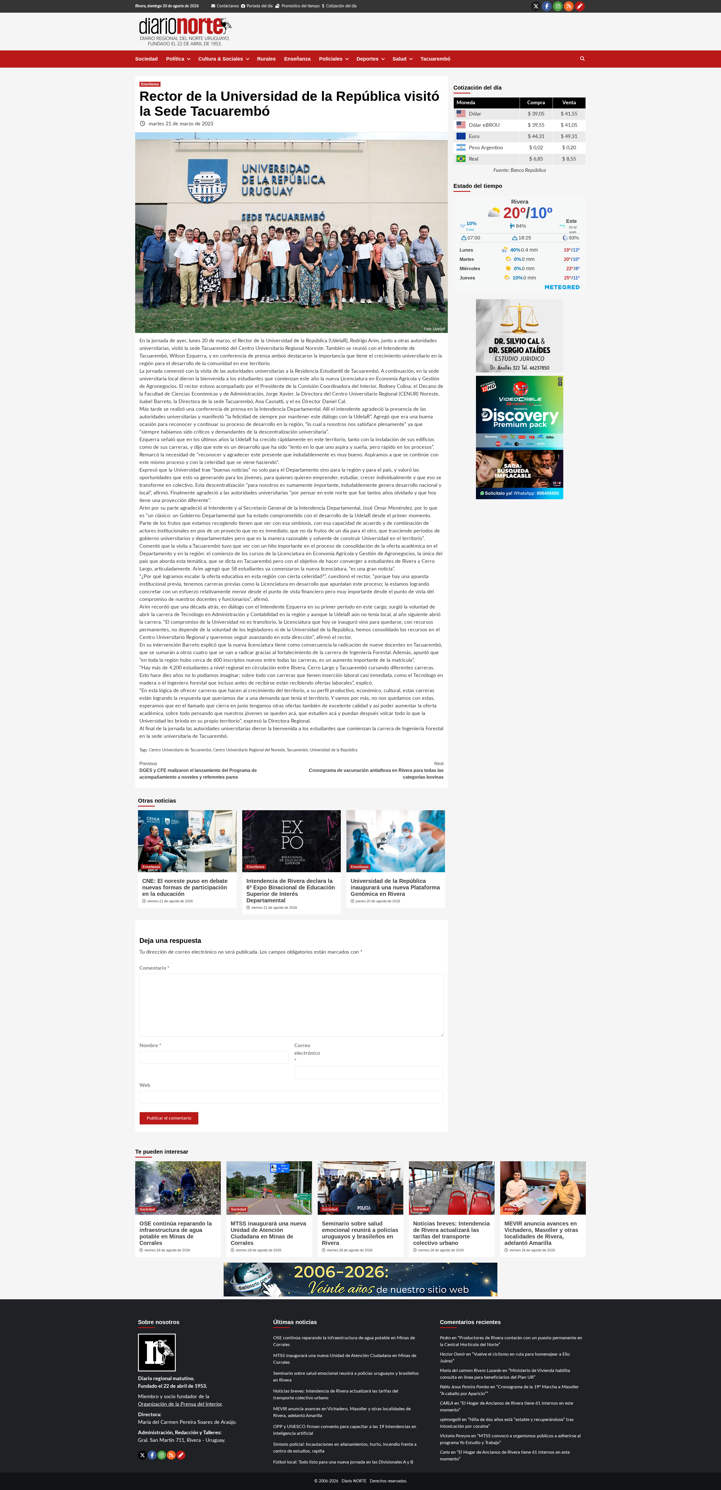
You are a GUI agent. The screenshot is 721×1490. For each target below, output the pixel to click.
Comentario (154, 968)
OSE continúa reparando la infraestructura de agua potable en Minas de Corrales (175, 1233)
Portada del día (260, 6)
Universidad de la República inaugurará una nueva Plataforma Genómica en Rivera (395, 887)
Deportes (368, 59)
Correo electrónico (307, 1053)
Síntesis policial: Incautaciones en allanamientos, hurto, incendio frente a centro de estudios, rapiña (345, 1447)
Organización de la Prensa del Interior (180, 1404)
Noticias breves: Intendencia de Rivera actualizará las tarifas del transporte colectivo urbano (451, 1233)
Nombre (150, 1045)
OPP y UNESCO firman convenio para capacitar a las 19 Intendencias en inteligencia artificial (344, 1430)
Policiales (330, 59)
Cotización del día (341, 6)
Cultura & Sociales (220, 59)
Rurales (266, 59)
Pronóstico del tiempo (301, 6)
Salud (399, 59)
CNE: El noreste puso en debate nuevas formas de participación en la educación (185, 887)
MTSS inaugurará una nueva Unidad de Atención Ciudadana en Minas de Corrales (268, 1233)
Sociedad (146, 59)
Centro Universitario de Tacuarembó (180, 750)
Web (144, 1085)
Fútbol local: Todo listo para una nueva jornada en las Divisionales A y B (343, 1462)
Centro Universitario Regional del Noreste (249, 750)
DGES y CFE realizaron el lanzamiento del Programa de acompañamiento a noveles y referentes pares (198, 770)
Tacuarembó (435, 59)
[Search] (582, 59)
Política (175, 59)
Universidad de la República (333, 750)
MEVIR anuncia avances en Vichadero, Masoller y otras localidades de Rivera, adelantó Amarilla (541, 1233)
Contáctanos (228, 6)
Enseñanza (297, 59)
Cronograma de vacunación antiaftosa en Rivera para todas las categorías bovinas (376, 770)
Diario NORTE (354, 1481)
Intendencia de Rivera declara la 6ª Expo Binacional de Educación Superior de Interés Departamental (290, 890)
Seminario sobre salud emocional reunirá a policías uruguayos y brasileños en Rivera (360, 1233)
